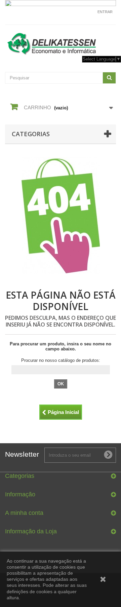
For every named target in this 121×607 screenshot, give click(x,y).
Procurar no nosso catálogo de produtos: (60, 360)
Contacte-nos (80, 15)
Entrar (105, 12)
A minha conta (24, 512)
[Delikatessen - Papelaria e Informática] (60, 42)
